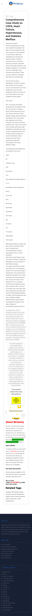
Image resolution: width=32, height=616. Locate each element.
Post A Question (6, 544)
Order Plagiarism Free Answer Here (16, 400)
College (21, 492)
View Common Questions (8, 546)
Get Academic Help (6, 553)
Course (8, 494)
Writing (17, 492)
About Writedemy (6, 555)
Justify (19, 499)
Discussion (13, 494)
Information (13, 499)
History (8, 499)
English (8, 496)
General (17, 496)
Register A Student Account (9, 549)
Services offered (6, 558)
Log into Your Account (7, 551)
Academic (9, 492)
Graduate (22, 496)
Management (20, 494)
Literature (8, 501)
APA (13, 492)
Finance (12, 496)
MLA (12, 501)
